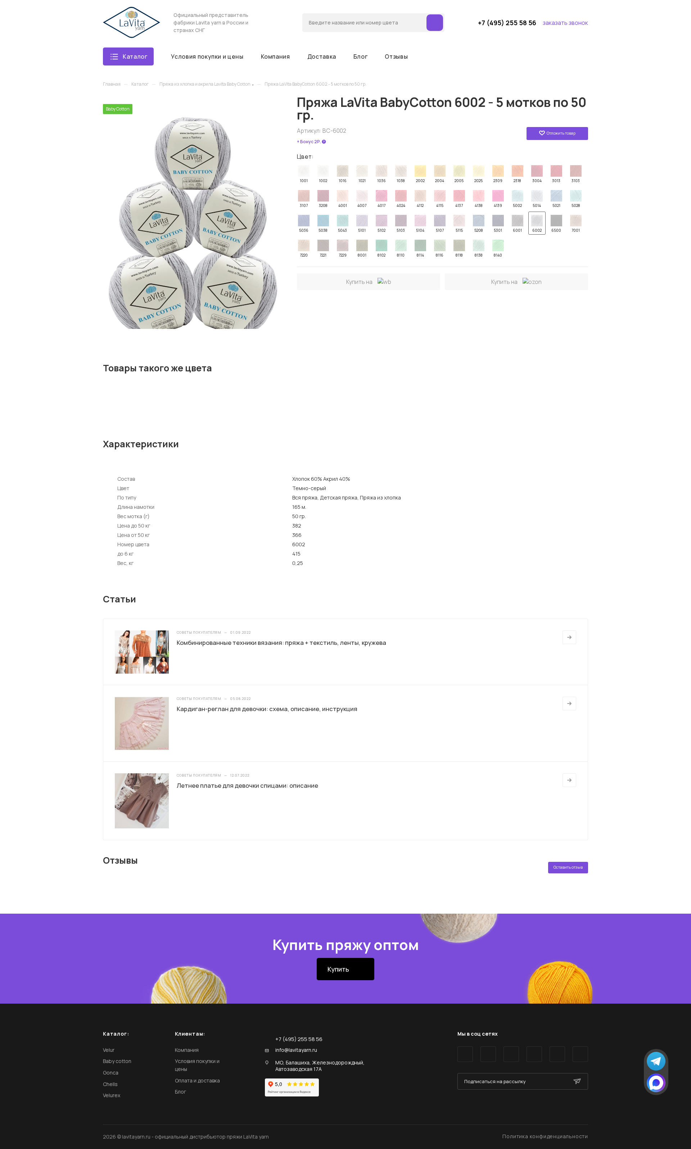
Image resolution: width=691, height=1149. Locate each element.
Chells (110, 1084)
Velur (108, 1049)
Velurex (111, 1095)
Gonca (110, 1072)
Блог (180, 1091)
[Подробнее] (569, 637)
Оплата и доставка (197, 1080)
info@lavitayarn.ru (296, 1050)
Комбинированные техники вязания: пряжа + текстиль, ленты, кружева (281, 642)
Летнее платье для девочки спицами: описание (247, 785)
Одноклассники (534, 1054)
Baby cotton (117, 1061)
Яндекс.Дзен (580, 1054)
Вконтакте (465, 1054)
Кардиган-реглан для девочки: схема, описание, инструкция (267, 709)
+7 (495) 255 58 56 (507, 22)
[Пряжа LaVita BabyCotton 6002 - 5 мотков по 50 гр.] (193, 216)
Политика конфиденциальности (545, 1136)
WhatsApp (557, 1054)
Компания (187, 1049)
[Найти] (434, 22)
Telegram (488, 1054)
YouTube (511, 1054)
